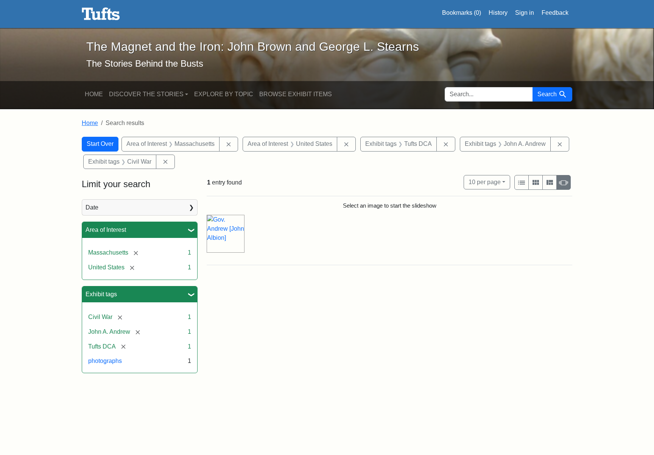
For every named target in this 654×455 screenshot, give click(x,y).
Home (94, 94)
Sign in (524, 12)
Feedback (555, 12)
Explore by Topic (223, 94)
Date (92, 207)
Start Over (100, 144)
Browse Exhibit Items (295, 94)
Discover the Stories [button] (146, 94)
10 (485, 181)
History (498, 12)
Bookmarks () (461, 12)
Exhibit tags (101, 294)
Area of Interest (106, 230)
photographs (105, 361)
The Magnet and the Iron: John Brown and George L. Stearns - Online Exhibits (101, 14)
